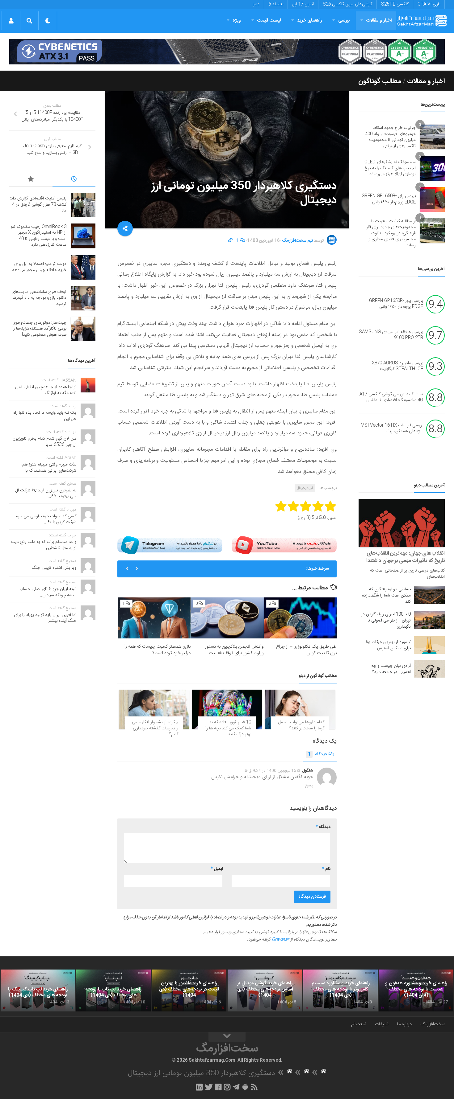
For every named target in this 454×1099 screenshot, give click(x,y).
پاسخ (309, 785)
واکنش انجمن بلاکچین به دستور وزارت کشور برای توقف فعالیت (234, 650)
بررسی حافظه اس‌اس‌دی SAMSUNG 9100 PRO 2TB (391, 335)
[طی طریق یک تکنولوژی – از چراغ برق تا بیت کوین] (300, 617)
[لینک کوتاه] (230, 240)
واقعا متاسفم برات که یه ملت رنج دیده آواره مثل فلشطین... (43, 545)
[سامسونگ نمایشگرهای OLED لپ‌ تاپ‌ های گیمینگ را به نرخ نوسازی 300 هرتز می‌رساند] (432, 168)
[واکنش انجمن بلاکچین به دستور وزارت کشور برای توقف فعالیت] (227, 617)
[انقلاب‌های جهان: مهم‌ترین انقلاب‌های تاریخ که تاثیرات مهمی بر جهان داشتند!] (402, 523)
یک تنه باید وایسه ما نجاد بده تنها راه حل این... (44, 416)
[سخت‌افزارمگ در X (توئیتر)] (208, 1087)
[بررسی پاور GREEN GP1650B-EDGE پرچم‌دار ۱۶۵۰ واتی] (432, 199)
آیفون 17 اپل (303, 4)
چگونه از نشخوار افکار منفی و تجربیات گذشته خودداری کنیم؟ (155, 728)
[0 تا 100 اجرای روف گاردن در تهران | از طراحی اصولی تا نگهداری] (429, 620)
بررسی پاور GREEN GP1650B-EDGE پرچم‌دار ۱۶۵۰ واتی (389, 199)
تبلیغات (382, 1024)
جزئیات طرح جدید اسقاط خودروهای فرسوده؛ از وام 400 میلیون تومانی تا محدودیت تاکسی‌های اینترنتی (390, 137)
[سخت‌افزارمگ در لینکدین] (199, 1087)
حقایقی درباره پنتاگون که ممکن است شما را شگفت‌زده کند (386, 595)
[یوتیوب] (284, 545)
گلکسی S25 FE (395, 4)
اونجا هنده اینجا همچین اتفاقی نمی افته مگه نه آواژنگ (45, 390)
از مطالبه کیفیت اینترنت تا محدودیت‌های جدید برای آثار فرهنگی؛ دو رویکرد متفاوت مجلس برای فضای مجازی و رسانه (391, 233)
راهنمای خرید (309, 20)
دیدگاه (317, 754)
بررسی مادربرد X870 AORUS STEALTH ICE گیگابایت (397, 366)
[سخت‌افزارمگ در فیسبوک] (218, 1087)
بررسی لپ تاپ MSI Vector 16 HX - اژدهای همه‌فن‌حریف (392, 428)
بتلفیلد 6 (275, 4)
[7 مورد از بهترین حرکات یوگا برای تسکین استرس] (429, 645)
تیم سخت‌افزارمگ (297, 240)
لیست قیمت (269, 20)
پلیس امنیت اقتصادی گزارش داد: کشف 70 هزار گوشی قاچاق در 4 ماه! (238, 568)
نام (326, 869)
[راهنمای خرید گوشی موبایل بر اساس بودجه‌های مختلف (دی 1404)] (265, 990)
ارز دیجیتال (305, 488)
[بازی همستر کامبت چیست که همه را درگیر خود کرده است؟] (154, 617)
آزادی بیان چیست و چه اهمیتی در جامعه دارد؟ (391, 669)
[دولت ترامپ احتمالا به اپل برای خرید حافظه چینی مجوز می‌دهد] (83, 267)
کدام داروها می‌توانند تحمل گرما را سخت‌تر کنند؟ (301, 725)
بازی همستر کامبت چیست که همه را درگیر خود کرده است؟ (157, 650)
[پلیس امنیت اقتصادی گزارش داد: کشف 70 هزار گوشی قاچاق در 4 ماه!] (83, 205)
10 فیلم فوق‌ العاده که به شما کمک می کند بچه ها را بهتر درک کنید (228, 728)
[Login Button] (11, 20)
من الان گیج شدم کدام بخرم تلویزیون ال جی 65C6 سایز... (44, 442)
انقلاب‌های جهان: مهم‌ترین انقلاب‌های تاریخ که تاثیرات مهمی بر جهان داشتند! (405, 557)
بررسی (344, 20)
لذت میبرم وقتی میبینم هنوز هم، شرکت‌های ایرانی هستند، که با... (48, 467)
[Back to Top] (227, 1037)
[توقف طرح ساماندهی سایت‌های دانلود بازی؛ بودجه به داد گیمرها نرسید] (83, 298)
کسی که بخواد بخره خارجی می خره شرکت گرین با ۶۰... (46, 519)
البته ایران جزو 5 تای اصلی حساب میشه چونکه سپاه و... (47, 592)
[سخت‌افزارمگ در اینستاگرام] (227, 1087)
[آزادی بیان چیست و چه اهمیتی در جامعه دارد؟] (429, 669)
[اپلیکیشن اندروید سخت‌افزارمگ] (245, 1087)
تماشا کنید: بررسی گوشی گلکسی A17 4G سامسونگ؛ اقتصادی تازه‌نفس (391, 397)
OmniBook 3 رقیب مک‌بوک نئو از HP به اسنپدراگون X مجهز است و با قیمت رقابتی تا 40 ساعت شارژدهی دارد (38, 236)
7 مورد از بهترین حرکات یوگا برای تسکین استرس (387, 645)
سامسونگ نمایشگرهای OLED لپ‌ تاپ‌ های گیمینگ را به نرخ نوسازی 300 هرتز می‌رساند (390, 168)
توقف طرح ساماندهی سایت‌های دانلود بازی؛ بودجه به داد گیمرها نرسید (38, 298)
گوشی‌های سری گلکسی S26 (347, 4)
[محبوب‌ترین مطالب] (31, 180)
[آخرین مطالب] (74, 180)
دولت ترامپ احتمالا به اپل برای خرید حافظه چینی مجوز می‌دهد (39, 267)
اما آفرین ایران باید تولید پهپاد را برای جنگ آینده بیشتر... (45, 618)
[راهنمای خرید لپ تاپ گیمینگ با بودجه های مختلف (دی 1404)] (38, 990)
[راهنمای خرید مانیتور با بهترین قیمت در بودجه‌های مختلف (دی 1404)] (189, 990)
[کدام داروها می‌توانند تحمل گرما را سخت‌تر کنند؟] (300, 709)
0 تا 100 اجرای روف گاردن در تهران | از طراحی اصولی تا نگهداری (386, 620)
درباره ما (404, 1024)
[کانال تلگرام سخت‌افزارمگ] (236, 1087)
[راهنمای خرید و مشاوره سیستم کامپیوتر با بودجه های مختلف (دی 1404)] (340, 990)
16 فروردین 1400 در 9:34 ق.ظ (270, 770)
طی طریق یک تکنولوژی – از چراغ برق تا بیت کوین (306, 650)
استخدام (358, 1024)
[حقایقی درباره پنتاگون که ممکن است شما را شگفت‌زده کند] (429, 595)
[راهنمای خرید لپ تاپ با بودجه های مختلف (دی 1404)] (113, 990)
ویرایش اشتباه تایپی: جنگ (54, 568)
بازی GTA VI (429, 4)
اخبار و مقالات (379, 20)
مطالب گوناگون (379, 81)
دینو (256, 4)
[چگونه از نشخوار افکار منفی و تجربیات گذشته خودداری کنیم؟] (154, 709)
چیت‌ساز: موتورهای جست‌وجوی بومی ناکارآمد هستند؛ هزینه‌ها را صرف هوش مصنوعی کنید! (39, 328)
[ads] (227, 51)
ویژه (237, 20)
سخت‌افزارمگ (432, 1024)
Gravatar (280, 939)
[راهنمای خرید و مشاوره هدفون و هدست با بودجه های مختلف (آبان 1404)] (416, 990)
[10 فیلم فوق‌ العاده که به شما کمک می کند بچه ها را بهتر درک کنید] (227, 709)
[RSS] (254, 1087)
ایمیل (217, 869)
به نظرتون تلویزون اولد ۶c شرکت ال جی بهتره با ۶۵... (45, 493)
